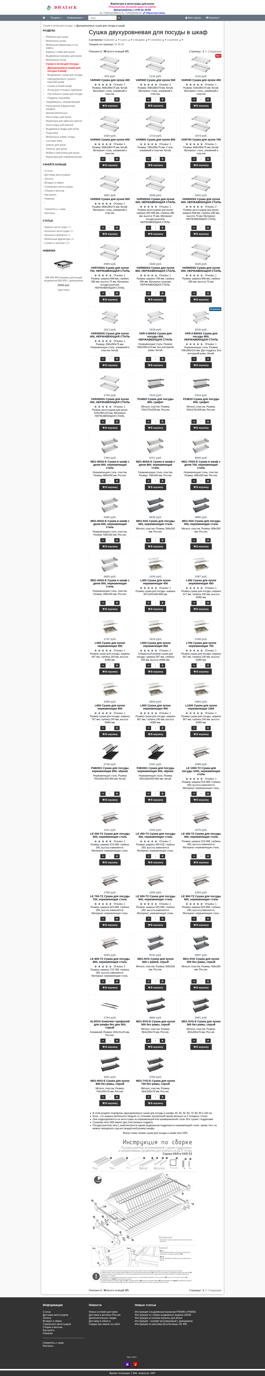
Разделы (55, 17)
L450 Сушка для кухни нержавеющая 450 (201, 582)
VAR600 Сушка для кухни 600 (110, 139)
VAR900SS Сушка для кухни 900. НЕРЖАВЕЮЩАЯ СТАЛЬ (201, 269)
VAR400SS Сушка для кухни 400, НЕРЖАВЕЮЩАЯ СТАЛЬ (110, 335)
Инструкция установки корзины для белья (158, 1318)
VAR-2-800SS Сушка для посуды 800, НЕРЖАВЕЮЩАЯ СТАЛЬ (201, 336)
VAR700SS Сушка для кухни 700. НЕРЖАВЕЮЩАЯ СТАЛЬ (110, 269)
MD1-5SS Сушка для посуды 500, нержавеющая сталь (201, 522)
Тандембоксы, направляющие (63, 102)
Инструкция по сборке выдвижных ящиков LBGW (163, 1315)
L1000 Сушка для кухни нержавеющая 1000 (201, 707)
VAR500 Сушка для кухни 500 (155, 80)
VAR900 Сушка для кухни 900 (110, 199)
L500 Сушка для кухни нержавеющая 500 (110, 644)
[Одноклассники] (136, 1364)
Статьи (49, 170)
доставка (64, 289)
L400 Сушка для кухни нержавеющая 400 (155, 582)
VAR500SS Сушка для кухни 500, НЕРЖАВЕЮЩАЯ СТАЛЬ (155, 201)
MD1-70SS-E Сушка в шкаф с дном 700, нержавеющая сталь (201, 464)
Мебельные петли (56, 60)
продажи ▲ (141, 39)
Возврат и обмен (54, 182)
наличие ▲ (175, 39)
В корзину (111, 105)
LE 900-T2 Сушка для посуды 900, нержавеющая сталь (201, 898)
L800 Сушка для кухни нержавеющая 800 (110, 707)
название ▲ (110, 39)
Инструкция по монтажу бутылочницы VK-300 (161, 1324)
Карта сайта (131, 1357)
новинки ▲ (158, 39)
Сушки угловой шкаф (59, 86)
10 (115, 44)
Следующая (215, 51)
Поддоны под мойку (58, 98)
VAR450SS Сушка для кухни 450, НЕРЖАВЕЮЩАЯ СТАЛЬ (110, 401)
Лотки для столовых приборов (64, 90)
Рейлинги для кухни (57, 37)
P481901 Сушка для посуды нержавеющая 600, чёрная (155, 770)
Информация (75, 17)
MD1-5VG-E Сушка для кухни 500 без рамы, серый (201, 1023)
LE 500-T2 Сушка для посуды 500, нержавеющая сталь (110, 835)
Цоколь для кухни (56, 145)
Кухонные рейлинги (56, 235)
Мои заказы (194, 17)
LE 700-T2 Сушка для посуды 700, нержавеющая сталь (110, 898)
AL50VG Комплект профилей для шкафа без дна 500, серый (110, 1024)
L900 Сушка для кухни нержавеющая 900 (155, 707)
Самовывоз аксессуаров (59, 186)
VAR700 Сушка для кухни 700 (201, 139)
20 (119, 44)
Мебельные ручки (56, 41)
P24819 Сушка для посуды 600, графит (201, 401)
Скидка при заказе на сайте (104, 1324)
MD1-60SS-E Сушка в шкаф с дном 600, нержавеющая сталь (109, 524)
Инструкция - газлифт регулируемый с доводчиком (164, 1321)
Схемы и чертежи (55, 243)
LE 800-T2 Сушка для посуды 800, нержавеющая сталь (110, 960)
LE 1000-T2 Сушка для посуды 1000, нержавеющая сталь (201, 771)
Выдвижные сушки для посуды (65, 75)
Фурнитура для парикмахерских (64, 157)
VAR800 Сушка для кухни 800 (155, 139)
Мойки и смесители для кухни (62, 153)
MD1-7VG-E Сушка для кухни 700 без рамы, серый (155, 1082)
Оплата (49, 178)
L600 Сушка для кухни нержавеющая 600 (155, 644)
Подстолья (52, 133)
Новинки (49, 198)
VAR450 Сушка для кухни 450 (201, 80)
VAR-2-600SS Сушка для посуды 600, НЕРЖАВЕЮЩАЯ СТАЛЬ (155, 336)
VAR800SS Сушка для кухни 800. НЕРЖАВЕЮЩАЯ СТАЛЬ (155, 269)
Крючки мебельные (57, 113)
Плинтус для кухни (56, 149)
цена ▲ (126, 39)
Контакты (50, 213)
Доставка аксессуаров (57, 174)
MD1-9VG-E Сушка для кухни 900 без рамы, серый (155, 1023)
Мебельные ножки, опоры (60, 137)
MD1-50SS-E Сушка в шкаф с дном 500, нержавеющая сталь (109, 583)
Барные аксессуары (56, 227)
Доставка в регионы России (104, 1315)
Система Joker (54, 141)
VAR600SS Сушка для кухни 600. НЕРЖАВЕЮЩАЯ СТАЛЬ (201, 201)
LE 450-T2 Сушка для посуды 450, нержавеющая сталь (155, 835)
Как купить (50, 194)
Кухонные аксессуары (57, 231)
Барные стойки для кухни (60, 52)
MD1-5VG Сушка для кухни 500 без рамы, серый (201, 960)
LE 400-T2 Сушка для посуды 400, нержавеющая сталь (201, 835)
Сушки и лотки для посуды (62, 64)
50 (122, 44)
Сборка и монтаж (54, 190)
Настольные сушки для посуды (65, 94)
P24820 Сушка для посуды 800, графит (155, 401)
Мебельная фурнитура (57, 239)
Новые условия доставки (103, 1312)
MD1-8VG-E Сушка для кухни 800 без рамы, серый (109, 1082)
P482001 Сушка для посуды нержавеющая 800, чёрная (110, 770)
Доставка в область (100, 1321)
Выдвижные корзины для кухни (64, 56)
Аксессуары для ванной (59, 125)
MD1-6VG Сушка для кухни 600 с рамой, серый (155, 960)
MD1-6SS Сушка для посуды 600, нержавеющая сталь (155, 522)
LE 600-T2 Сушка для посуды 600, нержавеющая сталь (155, 898)
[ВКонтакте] (128, 1364)
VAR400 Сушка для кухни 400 (110, 80)
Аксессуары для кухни (58, 117)
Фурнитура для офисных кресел (64, 121)
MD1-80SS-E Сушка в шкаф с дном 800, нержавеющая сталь (155, 464)
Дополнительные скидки (102, 1318)
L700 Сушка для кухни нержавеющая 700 (201, 644)
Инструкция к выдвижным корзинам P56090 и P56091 (165, 1312)
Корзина (213, 17)
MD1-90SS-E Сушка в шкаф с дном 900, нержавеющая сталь (109, 464)
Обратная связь (155, 13)
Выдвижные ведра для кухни (62, 129)
